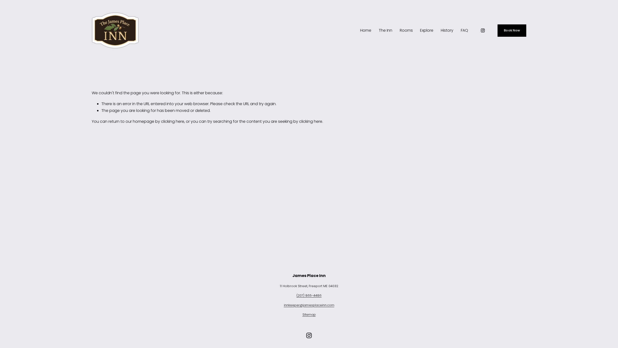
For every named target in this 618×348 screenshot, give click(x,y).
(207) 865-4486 (309, 295)
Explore (426, 30)
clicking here (172, 121)
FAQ (464, 30)
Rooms (406, 30)
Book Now (512, 30)
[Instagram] (482, 30)
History (447, 30)
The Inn (385, 30)
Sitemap (309, 314)
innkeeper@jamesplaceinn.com (309, 305)
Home (365, 30)
